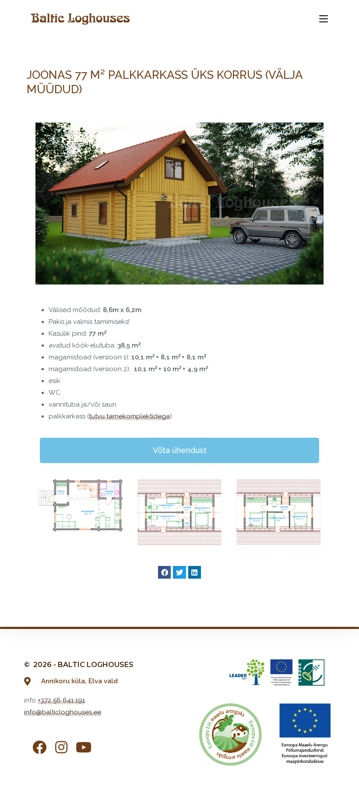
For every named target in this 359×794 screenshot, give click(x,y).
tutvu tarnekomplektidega (129, 416)
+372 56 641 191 (61, 700)
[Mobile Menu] (323, 18)
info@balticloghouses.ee (62, 712)
